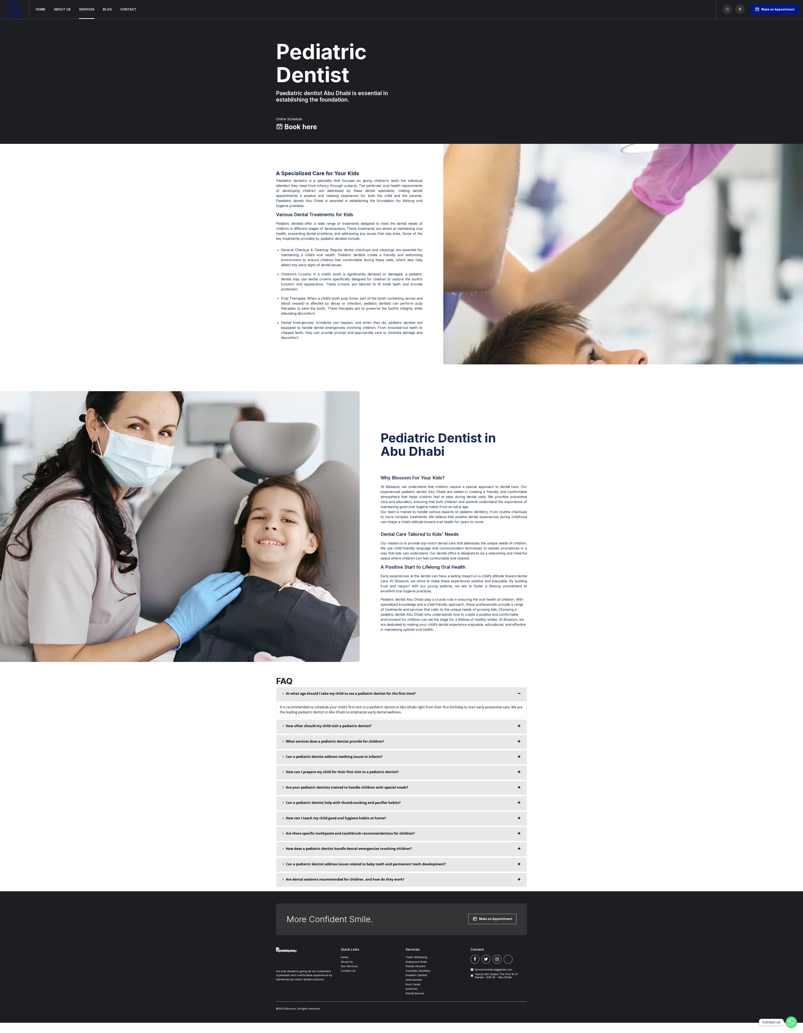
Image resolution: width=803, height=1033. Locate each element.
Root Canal (413, 984)
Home (40, 9)
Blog (107, 9)
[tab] (401, 694)
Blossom (391, 487)
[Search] (727, 9)
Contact (128, 9)
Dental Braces (415, 993)
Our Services (349, 966)
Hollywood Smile (416, 961)
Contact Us (348, 970)
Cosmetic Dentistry (418, 970)
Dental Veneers (416, 966)
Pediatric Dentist (416, 975)
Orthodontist (414, 979)
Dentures (412, 988)
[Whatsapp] (791, 1022)
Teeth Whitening (416, 957)
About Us (62, 9)
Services (87, 9)
